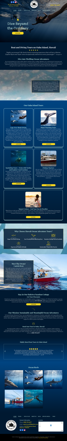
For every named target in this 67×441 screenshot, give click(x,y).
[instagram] (16, 2)
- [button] (39, 424)
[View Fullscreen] (39, 426)
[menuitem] (15, 10)
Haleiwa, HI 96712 (13, 6)
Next (62, 351)
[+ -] (50, 427)
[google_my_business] (11, 2)
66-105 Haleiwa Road (13, 4)
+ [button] (39, 423)
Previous (5, 351)
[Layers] (62, 423)
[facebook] (13, 2)
